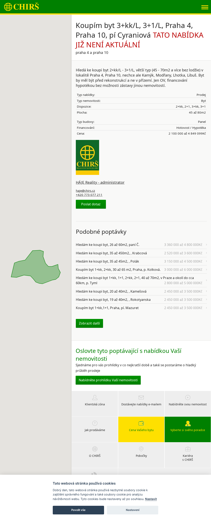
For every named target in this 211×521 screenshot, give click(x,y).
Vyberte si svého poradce (187, 430)
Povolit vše (78, 510)
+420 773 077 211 (89, 195)
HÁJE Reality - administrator (100, 182)
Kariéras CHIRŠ (187, 458)
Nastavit (151, 499)
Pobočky (141, 456)
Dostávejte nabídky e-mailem (141, 404)
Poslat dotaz (91, 204)
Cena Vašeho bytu (141, 430)
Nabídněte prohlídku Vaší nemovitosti (108, 380)
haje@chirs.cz (85, 190)
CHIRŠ (21, 6)
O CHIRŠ (95, 456)
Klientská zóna (95, 404)
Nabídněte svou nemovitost (188, 404)
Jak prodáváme (95, 430)
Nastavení (132, 510)
